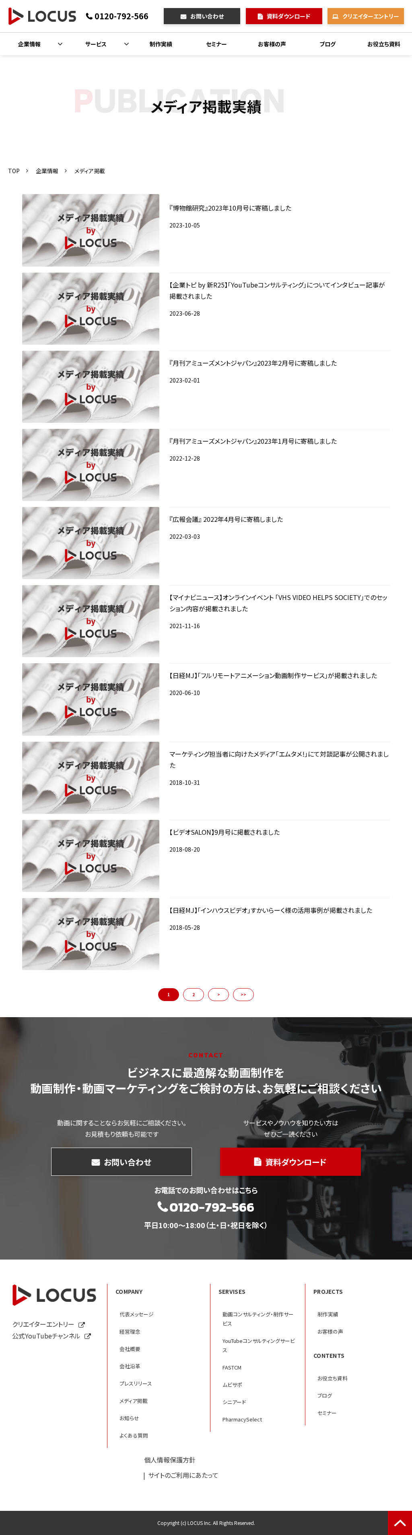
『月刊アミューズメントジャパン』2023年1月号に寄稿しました (253, 441)
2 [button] (193, 994)
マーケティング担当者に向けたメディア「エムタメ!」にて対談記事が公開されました (279, 759)
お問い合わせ (207, 16)
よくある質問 (133, 1435)
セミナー (216, 44)
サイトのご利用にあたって (183, 1475)
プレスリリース (135, 1383)
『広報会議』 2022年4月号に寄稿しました (226, 519)
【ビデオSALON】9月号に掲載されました (224, 832)
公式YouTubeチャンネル (46, 1336)
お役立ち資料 (383, 44)
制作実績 (161, 44)
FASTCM (231, 1367)
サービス (96, 44)
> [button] (218, 994)
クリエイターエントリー (370, 16)
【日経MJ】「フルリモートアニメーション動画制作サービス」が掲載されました (273, 675)
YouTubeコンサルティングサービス (258, 1345)
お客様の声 (272, 44)
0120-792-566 (121, 16)
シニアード (234, 1402)
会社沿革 (129, 1366)
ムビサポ (232, 1384)
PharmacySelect (242, 1419)
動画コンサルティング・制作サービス (258, 1318)
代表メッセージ (136, 1314)
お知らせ (129, 1418)
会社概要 (129, 1349)
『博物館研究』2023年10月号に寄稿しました (230, 208)
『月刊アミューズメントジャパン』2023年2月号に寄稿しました (253, 363)
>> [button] (243, 994)
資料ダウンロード (288, 16)
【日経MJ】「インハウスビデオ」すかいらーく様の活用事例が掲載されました (270, 910)
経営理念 (129, 1331)
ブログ (327, 44)
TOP (14, 171)
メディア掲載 (133, 1401)
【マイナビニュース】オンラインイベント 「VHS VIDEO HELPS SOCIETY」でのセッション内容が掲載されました (278, 602)
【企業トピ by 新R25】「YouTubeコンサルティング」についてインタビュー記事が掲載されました (277, 290)
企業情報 (29, 44)
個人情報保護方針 (170, 1460)
